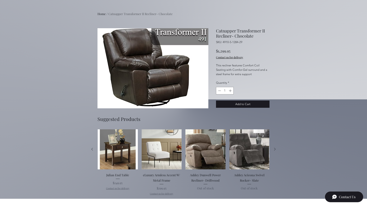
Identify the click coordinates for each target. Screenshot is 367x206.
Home (101, 14)
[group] (183, 162)
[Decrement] (219, 90)
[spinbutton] (225, 90)
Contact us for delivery (117, 188)
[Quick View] (118, 149)
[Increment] (230, 90)
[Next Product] (275, 149)
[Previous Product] (92, 149)
